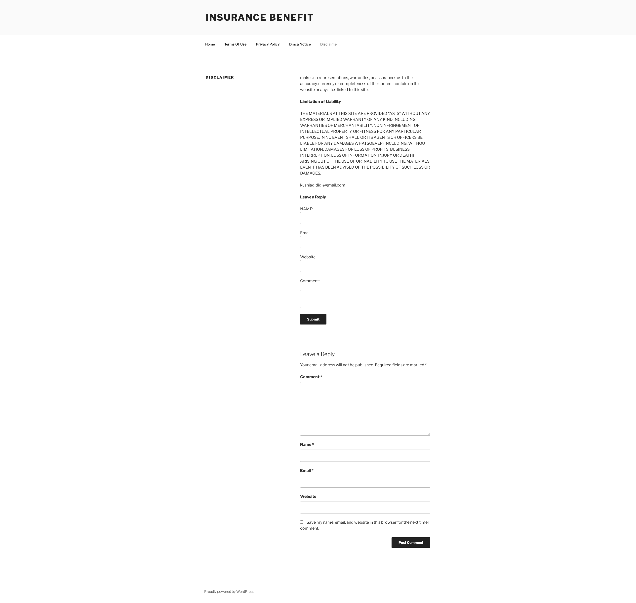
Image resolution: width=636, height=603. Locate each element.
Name (307, 444)
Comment (311, 376)
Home (210, 44)
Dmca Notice (300, 44)
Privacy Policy (268, 44)
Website (308, 496)
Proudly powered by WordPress (229, 591)
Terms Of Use (235, 44)
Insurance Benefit (260, 17)
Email (307, 470)
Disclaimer (329, 44)
